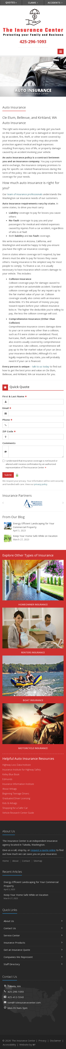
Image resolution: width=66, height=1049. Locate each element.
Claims (32, 2)
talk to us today (40, 366)
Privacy (42, 1040)
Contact (26, 860)
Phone (7, 419)
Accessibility (9, 1044)
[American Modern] (33, 503)
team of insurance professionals (24, 194)
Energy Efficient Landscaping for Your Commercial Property (33, 527)
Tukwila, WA (14, 986)
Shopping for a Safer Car (15, 807)
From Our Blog (13, 517)
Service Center (12, 935)
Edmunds (7, 779)
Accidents (54, 2)
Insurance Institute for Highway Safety (21, 769)
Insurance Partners (17, 495)
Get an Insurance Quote (17, 949)
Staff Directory (12, 964)
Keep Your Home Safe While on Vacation (35, 537)
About (15, 860)
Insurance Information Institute (18, 783)
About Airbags (9, 788)
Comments (9, 443)
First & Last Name (14, 396)
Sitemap (38, 860)
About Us (9, 921)
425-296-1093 (16, 991)
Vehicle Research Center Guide (18, 812)
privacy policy (40, 484)
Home (5, 860)
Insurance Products (14, 942)
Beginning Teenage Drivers (15, 793)
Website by (27, 1044)
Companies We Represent (18, 957)
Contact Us (10, 928)
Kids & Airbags (9, 803)
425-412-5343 (16, 997)
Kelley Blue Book (10, 774)
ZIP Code (9, 431)
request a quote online (43, 850)
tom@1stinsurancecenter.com (24, 1002)
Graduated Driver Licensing (16, 798)
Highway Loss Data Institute (16, 764)
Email (6, 408)
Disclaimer (55, 1040)
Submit (8, 474)
